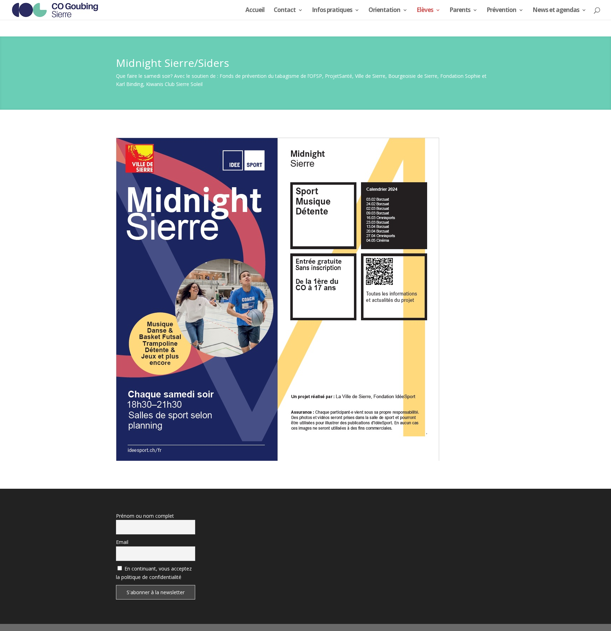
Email (122, 542)
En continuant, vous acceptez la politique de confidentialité (154, 572)
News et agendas (556, 10)
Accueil (254, 10)
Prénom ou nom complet (145, 515)
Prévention (501, 10)
